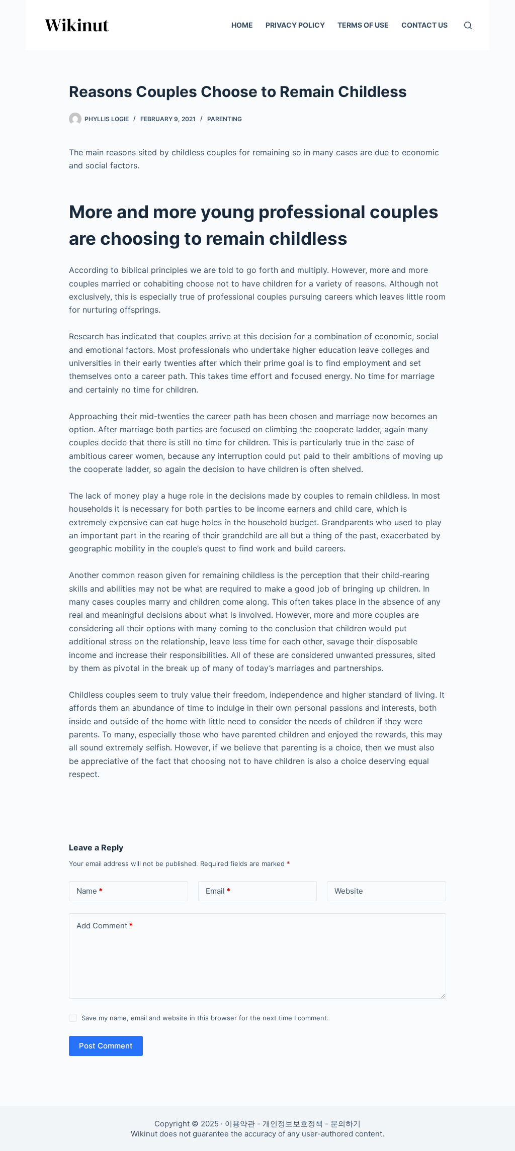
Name (89, 891)
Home (242, 25)
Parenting (224, 119)
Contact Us (424, 25)
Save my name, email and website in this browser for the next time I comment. (205, 1018)
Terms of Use (363, 25)
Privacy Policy (295, 25)
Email (218, 891)
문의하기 (345, 1123)
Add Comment (104, 925)
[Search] (468, 25)
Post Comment (106, 1045)
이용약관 (240, 1123)
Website (348, 891)
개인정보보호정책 (293, 1123)
